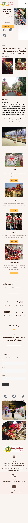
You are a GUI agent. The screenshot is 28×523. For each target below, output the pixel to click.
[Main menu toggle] (25, 3)
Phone (4, 360)
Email (4, 367)
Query (4, 375)
